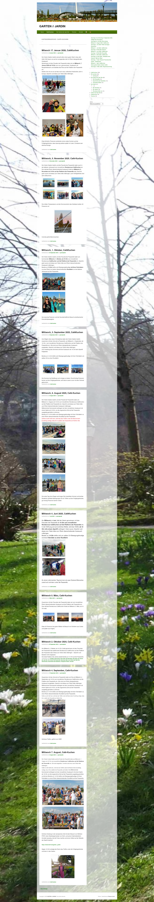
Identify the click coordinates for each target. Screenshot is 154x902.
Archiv (91, 102)
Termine (74, 32)
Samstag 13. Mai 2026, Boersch (98, 49)
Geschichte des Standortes (54, 661)
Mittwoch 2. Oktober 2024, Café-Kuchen (61, 641)
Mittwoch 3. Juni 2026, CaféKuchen (99, 51)
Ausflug (52, 658)
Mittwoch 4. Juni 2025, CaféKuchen (59, 513)
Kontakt (81, 32)
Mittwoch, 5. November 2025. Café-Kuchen (62, 158)
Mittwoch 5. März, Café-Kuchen (57, 595)
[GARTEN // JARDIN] (77, 21)
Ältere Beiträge (43, 888)
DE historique (69, 658)
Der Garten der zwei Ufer (62, 32)
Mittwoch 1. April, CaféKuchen (98, 63)
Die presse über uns (65, 660)
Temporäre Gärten (65, 661)
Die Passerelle (56, 660)
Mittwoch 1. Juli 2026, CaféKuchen (99, 48)
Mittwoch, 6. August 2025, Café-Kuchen (61, 392)
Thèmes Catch (111, 896)
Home (42, 32)
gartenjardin (60, 53)
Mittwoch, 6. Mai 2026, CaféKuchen (99, 54)
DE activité (63, 658)
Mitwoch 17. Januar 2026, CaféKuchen (60, 50)
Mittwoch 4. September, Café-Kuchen (60, 670)
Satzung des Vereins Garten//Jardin (99, 65)
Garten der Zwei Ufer (75, 660)
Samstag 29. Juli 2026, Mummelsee (99, 41)
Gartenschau (45, 661)
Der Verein (50, 660)
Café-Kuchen (50, 32)
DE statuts (75, 658)
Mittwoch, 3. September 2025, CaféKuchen (62, 332)
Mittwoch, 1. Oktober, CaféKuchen (58, 249)
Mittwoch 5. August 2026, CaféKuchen (100, 43)
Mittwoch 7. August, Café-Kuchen (58, 752)
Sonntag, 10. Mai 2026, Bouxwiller (99, 53)
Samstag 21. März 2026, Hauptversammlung (101, 66)
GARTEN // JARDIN (52, 26)
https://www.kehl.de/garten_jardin (51, 845)
